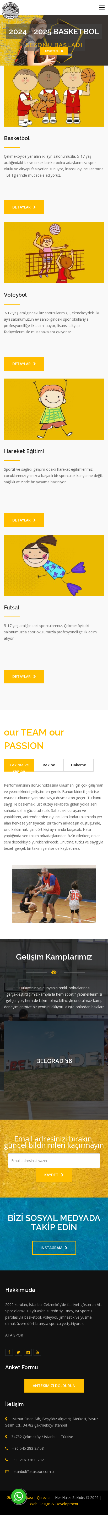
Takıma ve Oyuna (19, 767)
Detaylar (21, 207)
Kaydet (51, 1174)
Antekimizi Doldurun (54, 1385)
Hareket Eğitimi (24, 451)
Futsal (11, 607)
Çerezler (44, 1497)
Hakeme (78, 764)
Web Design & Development (54, 1503)
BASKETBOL (51, 50)
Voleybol (15, 295)
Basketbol (17, 138)
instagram (51, 1247)
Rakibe (49, 764)
